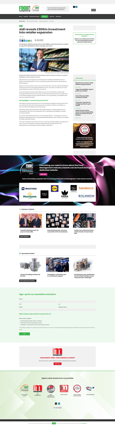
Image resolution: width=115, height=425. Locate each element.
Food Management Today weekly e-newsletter (31, 320)
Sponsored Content (34, 16)
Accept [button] (54, 423)
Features (25, 16)
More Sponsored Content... (27, 280)
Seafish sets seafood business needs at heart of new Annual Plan (84, 231)
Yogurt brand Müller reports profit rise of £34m (84, 90)
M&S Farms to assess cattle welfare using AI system (84, 83)
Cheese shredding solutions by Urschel (30, 275)
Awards (45, 16)
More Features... (24, 236)
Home (20, 16)
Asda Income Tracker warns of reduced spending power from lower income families (84, 113)
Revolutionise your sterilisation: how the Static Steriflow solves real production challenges (84, 276)
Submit (24, 333)
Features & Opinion (28, 209)
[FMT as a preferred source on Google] (39, 40)
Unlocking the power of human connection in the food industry (57, 231)
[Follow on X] (74, 7)
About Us (52, 16)
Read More (84, 423)
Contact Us (51, 21)
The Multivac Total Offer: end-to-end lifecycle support (56, 275)
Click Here (43, 174)
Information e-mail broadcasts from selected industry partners (35, 324)
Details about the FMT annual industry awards (31, 322)
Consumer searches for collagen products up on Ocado (83, 103)
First (20, 304)
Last (59, 304)
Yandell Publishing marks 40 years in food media (29, 231)
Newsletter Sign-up (43, 21)
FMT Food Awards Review (32, 21)
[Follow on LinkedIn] (76, 7)
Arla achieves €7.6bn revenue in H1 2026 (82, 96)
